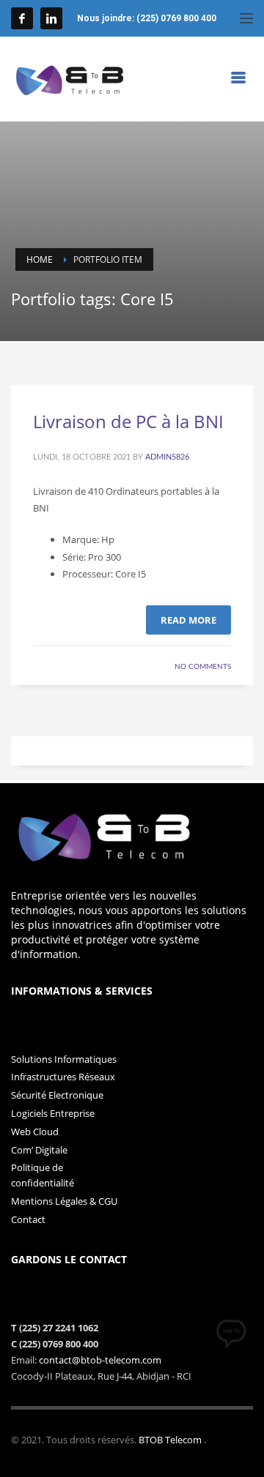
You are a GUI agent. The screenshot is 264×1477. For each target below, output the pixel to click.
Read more (188, 620)
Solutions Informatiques (64, 1059)
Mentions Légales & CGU (64, 1201)
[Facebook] (22, 18)
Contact (28, 1219)
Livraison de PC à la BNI (128, 421)
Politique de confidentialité (42, 1175)
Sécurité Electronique (57, 1095)
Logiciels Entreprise (53, 1113)
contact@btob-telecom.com (100, 1359)
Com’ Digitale (39, 1149)
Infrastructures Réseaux (63, 1076)
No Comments (203, 666)
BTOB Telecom (171, 1439)
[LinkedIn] (51, 18)
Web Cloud (35, 1131)
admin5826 (167, 457)
